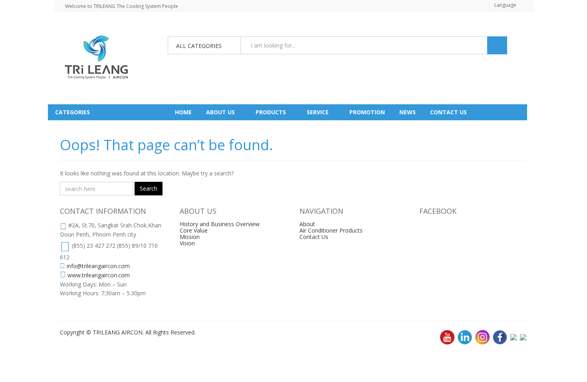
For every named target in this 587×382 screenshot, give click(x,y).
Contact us (448, 112)
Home (183, 112)
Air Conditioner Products (331, 230)
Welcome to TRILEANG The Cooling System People (121, 6)
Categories (72, 112)
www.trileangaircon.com (98, 275)
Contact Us (313, 237)
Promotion (367, 112)
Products (271, 112)
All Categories (199, 46)
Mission (190, 237)
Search (148, 188)
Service (318, 112)
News (407, 112)
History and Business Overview (220, 224)
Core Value (194, 230)
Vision (187, 243)
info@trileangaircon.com (98, 266)
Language (505, 5)
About (307, 224)
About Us (220, 112)
